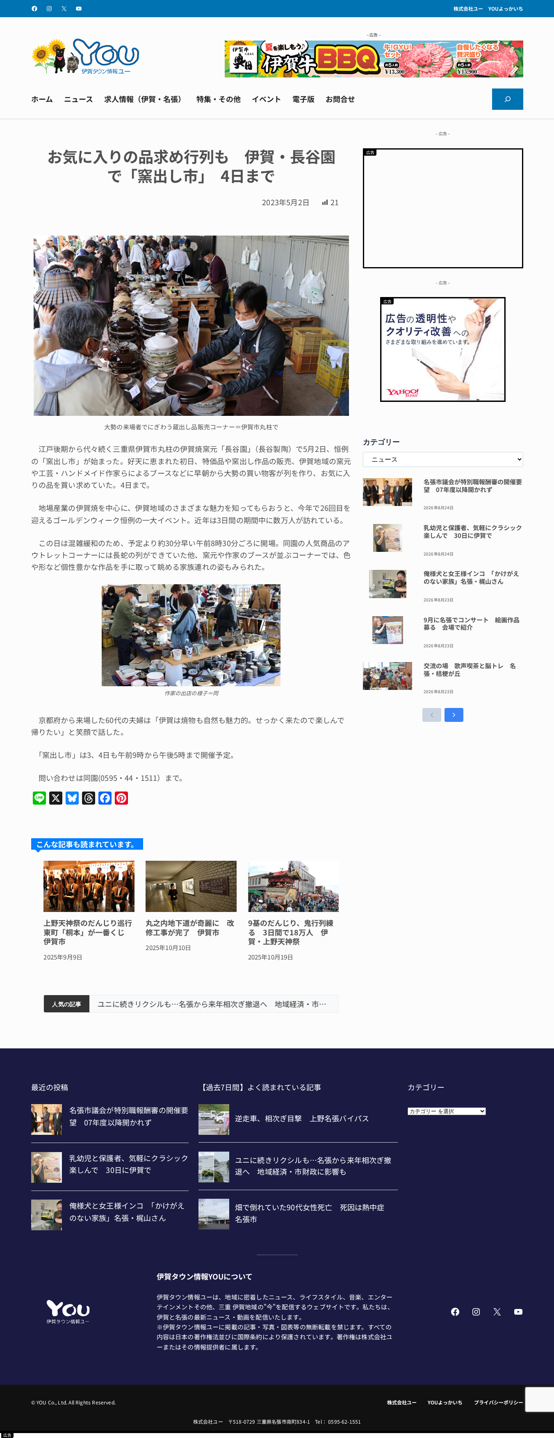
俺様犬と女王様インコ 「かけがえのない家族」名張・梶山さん (471, 577)
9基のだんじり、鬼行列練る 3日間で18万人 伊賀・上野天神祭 (290, 932)
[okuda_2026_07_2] (374, 74)
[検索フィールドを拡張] (507, 99)
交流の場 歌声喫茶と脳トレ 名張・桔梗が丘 (470, 670)
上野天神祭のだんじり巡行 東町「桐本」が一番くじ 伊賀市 (89, 932)
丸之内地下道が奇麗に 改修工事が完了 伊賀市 (190, 927)
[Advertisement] (443, 207)
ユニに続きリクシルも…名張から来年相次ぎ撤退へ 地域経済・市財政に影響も (214, 1004)
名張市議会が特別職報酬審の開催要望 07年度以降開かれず (473, 486)
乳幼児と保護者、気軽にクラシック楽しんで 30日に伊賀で (473, 532)
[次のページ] (454, 715)
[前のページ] (431, 715)
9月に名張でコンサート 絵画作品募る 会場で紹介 (472, 624)
